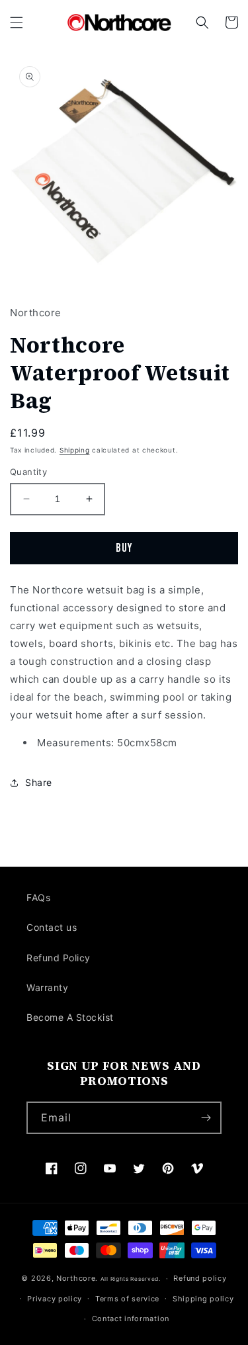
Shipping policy (203, 1298)
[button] (16, 22)
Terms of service (127, 1298)
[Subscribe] (205, 1118)
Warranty (47, 987)
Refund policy (199, 1278)
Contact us (51, 927)
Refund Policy (58, 957)
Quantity (28, 471)
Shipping (75, 450)
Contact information (130, 1318)
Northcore (75, 1278)
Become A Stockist (70, 1017)
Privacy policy (54, 1298)
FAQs (38, 897)
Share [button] (38, 782)
